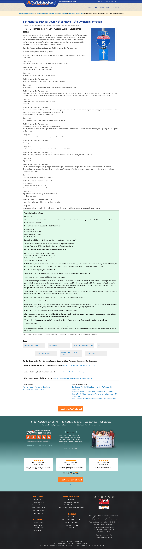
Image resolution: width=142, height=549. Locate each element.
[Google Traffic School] (112, 497)
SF (99, 345)
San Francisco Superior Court (76, 13)
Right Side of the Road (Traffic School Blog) (71, 508)
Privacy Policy (78, 541)
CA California (90, 353)
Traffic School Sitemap (71, 525)
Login (117, 1)
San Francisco (63, 13)
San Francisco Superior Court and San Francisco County (73, 378)
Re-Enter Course (38, 522)
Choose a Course (104, 7)
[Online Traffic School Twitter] (105, 497)
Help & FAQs (115, 7)
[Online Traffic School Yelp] (95, 497)
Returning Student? (70, 413)
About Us (71, 499)
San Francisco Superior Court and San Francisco (79, 365)
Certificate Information (71, 522)
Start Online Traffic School (71, 409)
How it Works (38, 530)
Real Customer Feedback (71, 502)
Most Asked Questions (42, 387)
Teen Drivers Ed (38, 513)
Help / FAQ (71, 517)
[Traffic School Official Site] (41, 3)
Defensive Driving (38, 502)
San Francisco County (52, 13)
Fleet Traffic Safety (38, 510)
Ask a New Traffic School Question (34, 389)
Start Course (38, 525)
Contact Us (71, 528)
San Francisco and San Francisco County (70, 372)
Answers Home (28, 387)
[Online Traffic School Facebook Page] (98, 497)
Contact (101, 1)
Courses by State (38, 528)
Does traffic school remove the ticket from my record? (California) (94, 399)
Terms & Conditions (66, 541)
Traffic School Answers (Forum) (71, 519)
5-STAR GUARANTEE (70, 1)
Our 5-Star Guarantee (71, 505)
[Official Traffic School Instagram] (102, 497)
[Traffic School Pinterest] (109, 497)
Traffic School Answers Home (26, 13)
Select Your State (93, 7)
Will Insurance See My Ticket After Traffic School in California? (93, 392)
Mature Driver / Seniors (38, 508)
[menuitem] (93, 8)
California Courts (40, 13)
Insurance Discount (38, 505)
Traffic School (38, 499)
